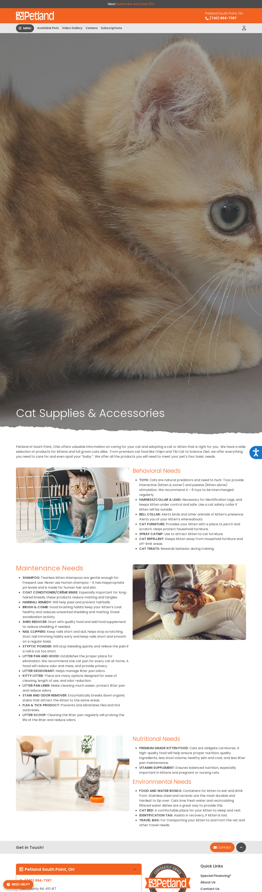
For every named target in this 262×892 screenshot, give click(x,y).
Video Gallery (72, 28)
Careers (92, 28)
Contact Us (209, 888)
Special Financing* (215, 875)
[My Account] (244, 28)
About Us (208, 882)
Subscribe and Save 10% (135, 4)
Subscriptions (111, 28)
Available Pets (48, 28)
